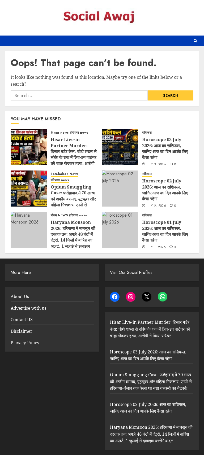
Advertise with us (28, 308)
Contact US (22, 319)
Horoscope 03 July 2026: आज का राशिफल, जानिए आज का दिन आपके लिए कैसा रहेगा (165, 148)
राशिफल (147, 132)
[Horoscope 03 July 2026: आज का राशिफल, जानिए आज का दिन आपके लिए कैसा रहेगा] (120, 147)
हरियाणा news (79, 132)
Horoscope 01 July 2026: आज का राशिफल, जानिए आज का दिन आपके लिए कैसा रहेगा (165, 231)
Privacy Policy (25, 342)
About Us (20, 296)
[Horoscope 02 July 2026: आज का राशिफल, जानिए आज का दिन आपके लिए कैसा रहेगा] (120, 188)
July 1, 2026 (156, 247)
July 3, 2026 (156, 165)
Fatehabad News (64, 174)
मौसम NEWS (59, 215)
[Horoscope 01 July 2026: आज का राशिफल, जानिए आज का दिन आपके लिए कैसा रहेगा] (120, 230)
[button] (195, 41)
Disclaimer (21, 331)
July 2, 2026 (156, 206)
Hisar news (60, 132)
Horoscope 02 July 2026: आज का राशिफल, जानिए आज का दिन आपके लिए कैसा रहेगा (165, 190)
